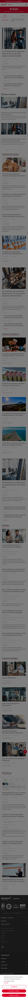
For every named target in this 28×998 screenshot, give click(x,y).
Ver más (6, 983)
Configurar (14, 986)
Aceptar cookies (14, 995)
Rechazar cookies (14, 991)
